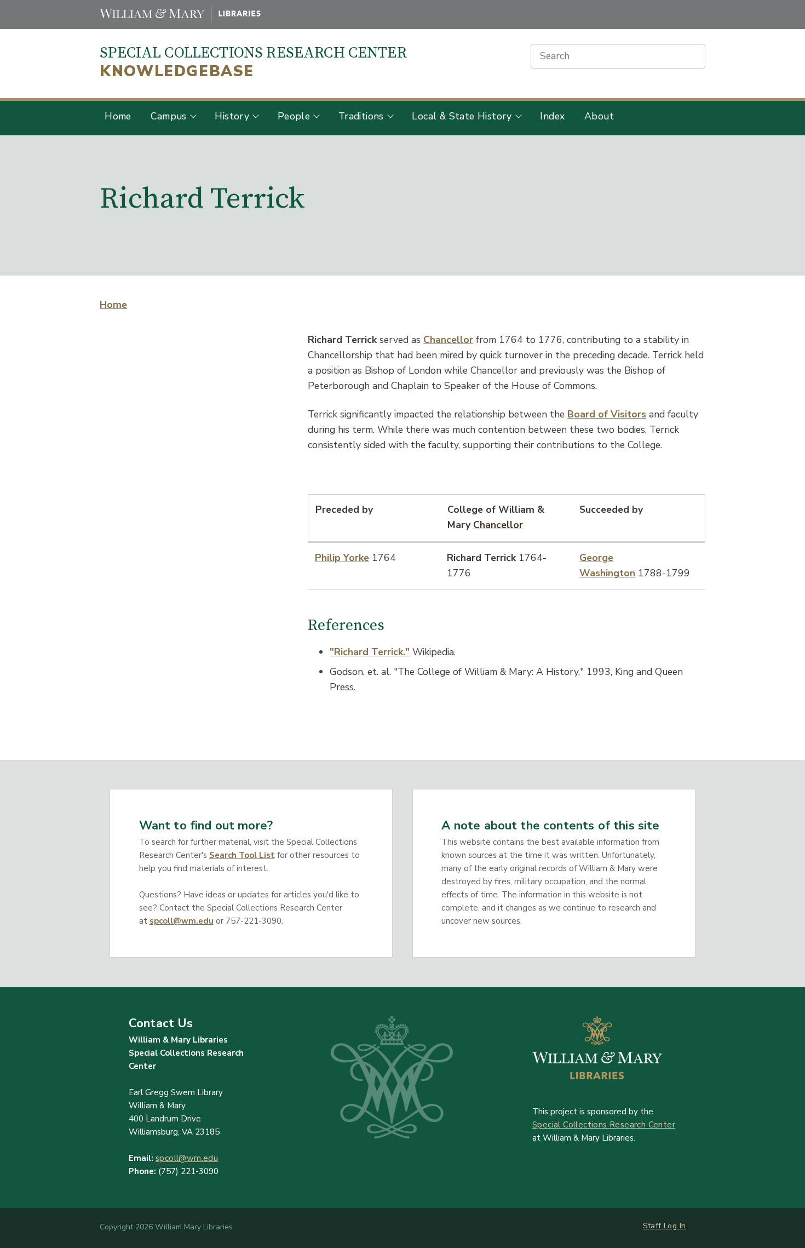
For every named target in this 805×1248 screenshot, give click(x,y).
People (294, 116)
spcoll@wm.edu (182, 920)
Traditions (361, 116)
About (599, 116)
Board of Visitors (606, 414)
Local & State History (461, 116)
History (232, 116)
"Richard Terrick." (370, 652)
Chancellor (448, 339)
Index (552, 116)
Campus (168, 116)
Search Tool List (242, 855)
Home (118, 116)
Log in (675, 1226)
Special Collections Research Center (253, 62)
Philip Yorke (342, 557)
